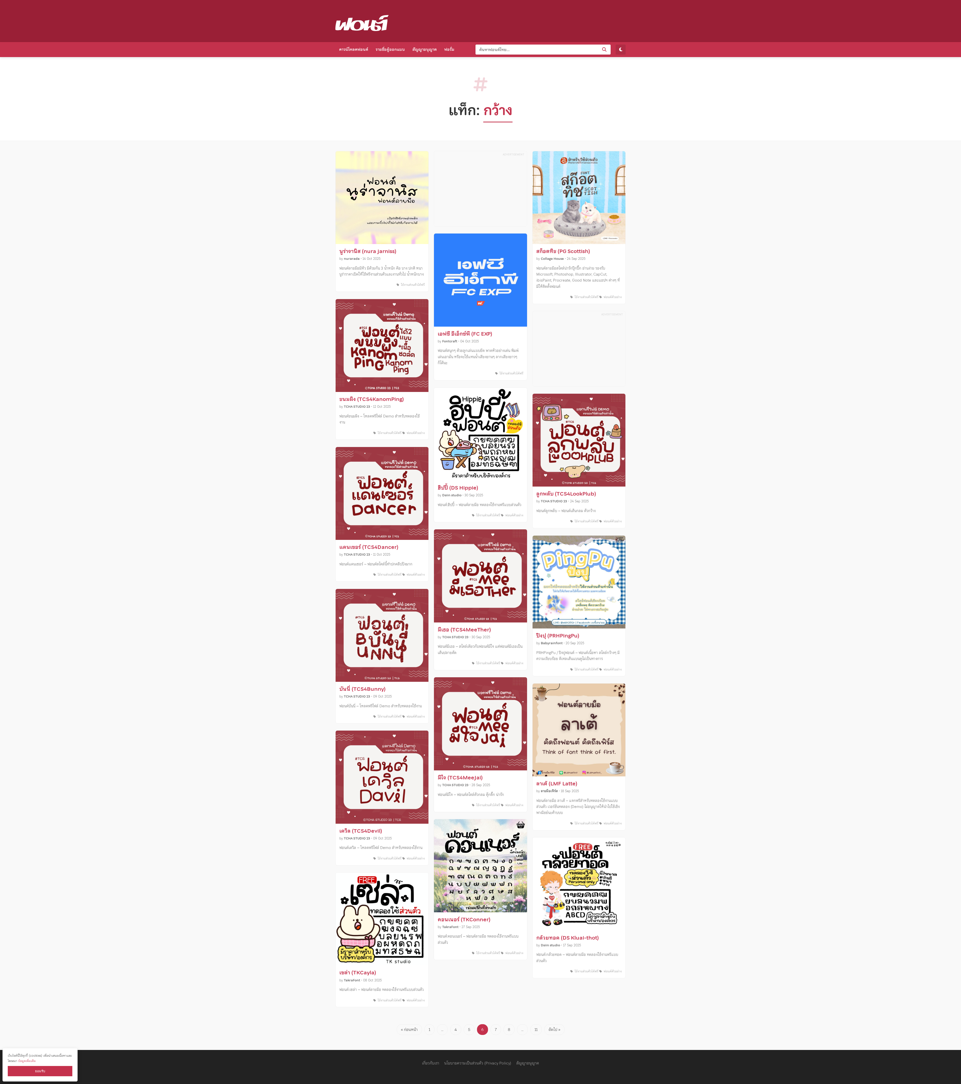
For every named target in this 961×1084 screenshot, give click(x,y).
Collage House (552, 258)
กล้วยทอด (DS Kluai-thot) (567, 938)
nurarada (352, 258)
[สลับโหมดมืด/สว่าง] (621, 50)
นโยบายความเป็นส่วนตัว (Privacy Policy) (477, 1063)
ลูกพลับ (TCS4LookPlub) (566, 494)
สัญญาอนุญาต (424, 49)
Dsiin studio (451, 495)
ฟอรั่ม (449, 49)
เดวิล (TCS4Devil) (360, 831)
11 (536, 1029)
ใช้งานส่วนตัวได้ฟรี (412, 284)
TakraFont (352, 980)
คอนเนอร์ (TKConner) (464, 919)
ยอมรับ (40, 1071)
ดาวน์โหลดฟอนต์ (353, 49)
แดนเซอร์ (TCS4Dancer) (368, 547)
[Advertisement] (534, 20)
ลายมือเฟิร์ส (549, 791)
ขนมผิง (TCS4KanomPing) (371, 399)
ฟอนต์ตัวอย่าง (415, 433)
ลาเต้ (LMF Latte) (556, 783)
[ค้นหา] (604, 50)
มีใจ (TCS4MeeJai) (460, 777)
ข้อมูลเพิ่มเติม (27, 1060)
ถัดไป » (554, 1029)
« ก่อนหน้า (409, 1029)
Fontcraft (449, 341)
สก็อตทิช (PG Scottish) (563, 251)
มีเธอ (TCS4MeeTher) (464, 629)
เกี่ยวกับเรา (430, 1063)
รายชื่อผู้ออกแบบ (390, 49)
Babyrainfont (552, 643)
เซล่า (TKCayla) (357, 972)
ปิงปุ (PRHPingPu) (557, 635)
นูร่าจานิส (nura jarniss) (367, 251)
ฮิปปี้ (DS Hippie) (458, 488)
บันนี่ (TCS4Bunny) (362, 689)
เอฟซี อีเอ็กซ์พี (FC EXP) (465, 334)
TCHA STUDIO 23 (357, 406)
